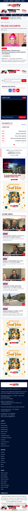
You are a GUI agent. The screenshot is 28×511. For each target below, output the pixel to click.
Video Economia (5, 479)
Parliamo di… (4, 443)
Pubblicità (17, 1)
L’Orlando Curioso (5, 435)
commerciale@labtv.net (9, 416)
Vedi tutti (24, 124)
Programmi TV (4, 427)
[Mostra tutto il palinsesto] (14, 145)
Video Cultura (4, 481)
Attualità (4, 48)
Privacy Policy (4, 425)
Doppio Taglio (4, 431)
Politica (2, 456)
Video (2, 489)
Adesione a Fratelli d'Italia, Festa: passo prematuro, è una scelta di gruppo (13, 261)
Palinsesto (3, 423)
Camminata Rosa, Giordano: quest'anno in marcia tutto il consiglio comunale (13, 236)
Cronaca (3, 454)
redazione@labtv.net (6, 411)
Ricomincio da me (5, 445)
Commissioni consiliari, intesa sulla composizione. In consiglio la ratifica (12, 286)
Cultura (2, 460)
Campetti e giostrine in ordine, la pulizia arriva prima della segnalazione (13, 311)
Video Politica (4, 474)
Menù (4, 15)
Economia (3, 462)
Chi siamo (6, 1)
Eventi (2, 466)
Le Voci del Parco (5, 441)
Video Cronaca (4, 472)
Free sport (3, 433)
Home (2, 22)
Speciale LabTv (4, 429)
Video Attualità (4, 477)
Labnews (3, 439)
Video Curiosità (4, 487)
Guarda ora (22, 117)
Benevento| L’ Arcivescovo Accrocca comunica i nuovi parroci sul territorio (14, 52)
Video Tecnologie (5, 485)
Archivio (3, 452)
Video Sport (3, 483)
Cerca (22, 1)
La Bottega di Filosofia (6, 437)
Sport (2, 464)
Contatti (11, 1)
